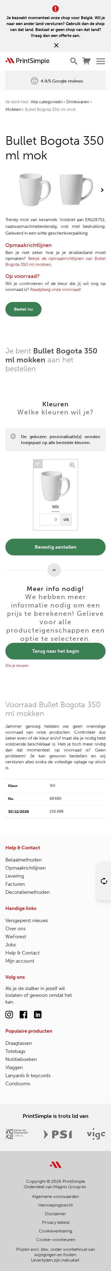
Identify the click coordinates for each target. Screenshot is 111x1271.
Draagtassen (18, 1043)
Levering (14, 876)
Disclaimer (55, 1213)
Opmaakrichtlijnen (25, 868)
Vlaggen (14, 1067)
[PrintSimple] (55, 1161)
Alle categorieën (47, 101)
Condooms (17, 1084)
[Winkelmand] (86, 61)
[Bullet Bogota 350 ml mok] (35, 190)
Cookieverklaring (55, 1231)
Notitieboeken (21, 1059)
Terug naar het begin (55, 651)
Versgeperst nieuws (26, 920)
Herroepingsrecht (55, 1205)
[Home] (27, 61)
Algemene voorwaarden (55, 1196)
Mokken (13, 109)
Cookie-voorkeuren (55, 1239)
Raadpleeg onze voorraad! (55, 289)
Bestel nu (23, 309)
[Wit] (73, 464)
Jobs (10, 945)
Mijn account (19, 961)
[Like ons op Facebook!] (23, 1015)
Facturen (15, 884)
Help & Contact (22, 848)
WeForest (15, 937)
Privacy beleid (55, 1222)
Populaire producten (28, 1031)
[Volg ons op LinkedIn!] (37, 1015)
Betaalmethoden (23, 860)
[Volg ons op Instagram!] (9, 1015)
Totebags (15, 1051)
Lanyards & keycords (28, 1075)
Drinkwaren (77, 101)
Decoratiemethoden (27, 892)
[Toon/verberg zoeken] (73, 61)
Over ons (15, 929)
